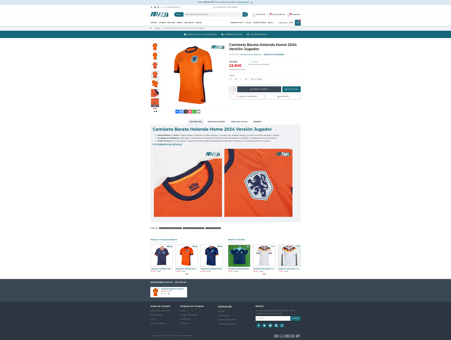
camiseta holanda (213, 228)
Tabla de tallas (239, 122)
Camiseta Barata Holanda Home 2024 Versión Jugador (173, 289)
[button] (155, 43)
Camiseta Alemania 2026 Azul (239, 269)
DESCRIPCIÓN (195, 122)
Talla (231, 75)
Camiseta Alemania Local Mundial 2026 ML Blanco (289, 269)
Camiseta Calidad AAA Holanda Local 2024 (186, 269)
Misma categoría (236, 240)
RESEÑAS (257, 122)
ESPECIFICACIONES (216, 122)
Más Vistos (180, 282)
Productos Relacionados (163, 240)
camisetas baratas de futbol (170, 228)
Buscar (158, 28)
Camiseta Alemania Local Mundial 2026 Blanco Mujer (264, 269)
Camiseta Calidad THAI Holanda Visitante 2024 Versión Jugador (161, 269)
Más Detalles (243, 2)
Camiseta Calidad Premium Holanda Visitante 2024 (211, 269)
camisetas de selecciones (194, 228)
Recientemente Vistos (161, 282)
